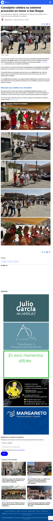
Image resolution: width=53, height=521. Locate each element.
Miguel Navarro (8, 19)
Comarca (5, 477)
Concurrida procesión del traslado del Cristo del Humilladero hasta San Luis (39, 504)
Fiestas (10, 261)
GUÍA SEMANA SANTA (24, 513)
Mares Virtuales (26, 518)
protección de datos (19, 450)
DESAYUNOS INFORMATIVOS (13, 513)
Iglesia (30, 477)
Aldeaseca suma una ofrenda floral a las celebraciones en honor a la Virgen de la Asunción (13, 480)
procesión (16, 261)
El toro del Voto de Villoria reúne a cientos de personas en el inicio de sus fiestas (13, 504)
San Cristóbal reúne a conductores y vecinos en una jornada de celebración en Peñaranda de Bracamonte (39, 481)
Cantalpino (4, 261)
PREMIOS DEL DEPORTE (34, 513)
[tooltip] (42, 24)
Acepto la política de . (13, 450)
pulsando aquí (14, 99)
